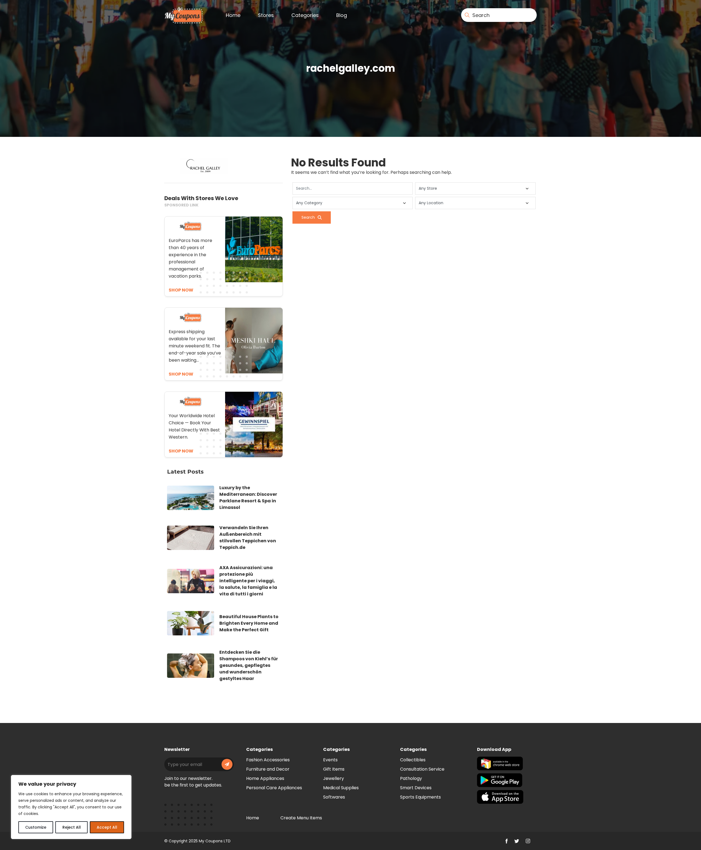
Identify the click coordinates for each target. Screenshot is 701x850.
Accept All (107, 827)
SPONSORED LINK (181, 205)
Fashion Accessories (268, 760)
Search (308, 217)
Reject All (71, 827)
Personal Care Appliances (274, 788)
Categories (305, 15)
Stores (266, 15)
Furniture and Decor (267, 769)
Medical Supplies (341, 788)
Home (233, 15)
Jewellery (333, 778)
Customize (35, 827)
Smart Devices (416, 788)
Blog (341, 15)
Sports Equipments (420, 797)
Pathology (411, 778)
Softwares (334, 797)
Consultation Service (422, 769)
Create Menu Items (301, 818)
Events (330, 760)
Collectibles (413, 760)
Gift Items (333, 769)
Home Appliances (265, 778)
